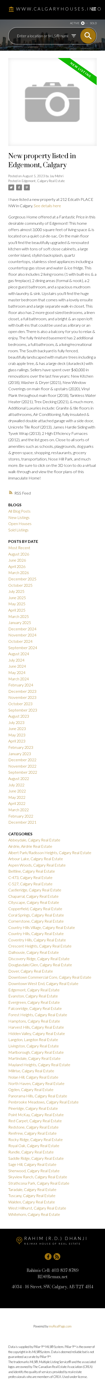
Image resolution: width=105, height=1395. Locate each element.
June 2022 (17, 791)
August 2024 (18, 653)
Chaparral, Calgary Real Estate (33, 896)
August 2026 (18, 554)
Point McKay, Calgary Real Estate (36, 1114)
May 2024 (16, 672)
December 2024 (22, 628)
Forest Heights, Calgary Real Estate (37, 1014)
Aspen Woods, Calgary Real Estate (37, 865)
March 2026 (18, 572)
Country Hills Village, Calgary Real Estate (41, 927)
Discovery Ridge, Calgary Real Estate (39, 958)
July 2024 (16, 660)
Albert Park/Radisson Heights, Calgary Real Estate (49, 852)
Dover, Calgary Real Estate (30, 971)
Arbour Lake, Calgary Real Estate (35, 858)
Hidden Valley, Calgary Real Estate (36, 1033)
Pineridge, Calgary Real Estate (33, 1108)
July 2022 (16, 784)
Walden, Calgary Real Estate (31, 1202)
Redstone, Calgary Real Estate (33, 1127)
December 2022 (22, 759)
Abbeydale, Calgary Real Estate (34, 840)
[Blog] (56, 1256)
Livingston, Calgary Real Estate (33, 1046)
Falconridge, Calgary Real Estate (35, 1008)
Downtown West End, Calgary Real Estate (43, 983)
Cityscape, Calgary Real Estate (33, 902)
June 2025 (17, 597)
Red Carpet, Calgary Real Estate (35, 1120)
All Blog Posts (19, 511)
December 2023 (22, 691)
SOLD (93, 23)
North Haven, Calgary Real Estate (36, 1083)
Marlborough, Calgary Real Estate (36, 1052)
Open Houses (20, 523)
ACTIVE (74, 23)
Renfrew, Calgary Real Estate (32, 1133)
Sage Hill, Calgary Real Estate (32, 1164)
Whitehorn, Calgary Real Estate (34, 1214)
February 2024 (20, 685)
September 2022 (22, 772)
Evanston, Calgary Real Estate (33, 996)
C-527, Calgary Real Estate (30, 883)
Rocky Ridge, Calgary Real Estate (35, 1139)
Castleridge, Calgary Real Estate (34, 890)
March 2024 (18, 678)
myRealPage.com (60, 1326)
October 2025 (20, 585)
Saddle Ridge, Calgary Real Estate (36, 1158)
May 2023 (16, 734)
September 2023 (22, 710)
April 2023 (16, 741)
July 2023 (16, 722)
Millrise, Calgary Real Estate (31, 1070)
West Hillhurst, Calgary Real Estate (37, 1208)
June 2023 (17, 728)
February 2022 (20, 816)
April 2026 (16, 566)
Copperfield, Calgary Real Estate (35, 908)
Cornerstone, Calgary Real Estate (36, 921)
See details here (47, 205)
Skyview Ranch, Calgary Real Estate (37, 1176)
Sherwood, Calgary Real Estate (34, 1170)
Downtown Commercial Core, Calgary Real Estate (49, 977)
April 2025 (16, 610)
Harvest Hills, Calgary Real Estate (36, 1027)
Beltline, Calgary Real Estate (31, 871)
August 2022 (18, 778)
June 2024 (17, 666)
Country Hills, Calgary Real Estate (36, 933)
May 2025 (16, 603)
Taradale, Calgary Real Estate (32, 1189)
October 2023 (20, 703)
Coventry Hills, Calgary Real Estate (37, 939)
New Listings (19, 517)
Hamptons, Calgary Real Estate (34, 1021)
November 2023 (22, 697)
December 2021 (22, 822)
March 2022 (18, 809)
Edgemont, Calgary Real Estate (43, 181)
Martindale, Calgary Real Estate (34, 1058)
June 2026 (17, 560)
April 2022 (16, 803)
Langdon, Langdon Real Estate (33, 1039)
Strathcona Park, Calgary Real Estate (38, 1183)
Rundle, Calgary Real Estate (31, 1152)
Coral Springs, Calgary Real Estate (36, 915)
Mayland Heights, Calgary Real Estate (39, 1064)
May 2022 (16, 797)
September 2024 (22, 647)
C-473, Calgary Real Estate (30, 877)
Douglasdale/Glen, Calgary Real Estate (40, 964)
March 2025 (18, 616)
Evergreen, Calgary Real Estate (34, 1002)
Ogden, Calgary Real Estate (30, 1089)
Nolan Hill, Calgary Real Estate (33, 1077)
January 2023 (19, 753)
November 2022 (22, 766)
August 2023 (18, 716)
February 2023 (20, 747)
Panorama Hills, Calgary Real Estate (37, 1095)
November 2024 (22, 635)
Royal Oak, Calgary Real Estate (33, 1145)
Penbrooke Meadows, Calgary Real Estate (43, 1102)
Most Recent (19, 547)
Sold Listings (18, 529)
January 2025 (19, 622)
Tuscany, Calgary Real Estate (31, 1195)
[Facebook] (48, 1256)
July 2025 (16, 591)
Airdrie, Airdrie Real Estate (30, 846)
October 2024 (20, 641)
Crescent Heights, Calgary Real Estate (40, 946)
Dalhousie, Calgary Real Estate (33, 952)
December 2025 (22, 578)
